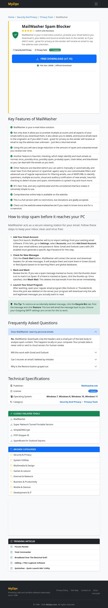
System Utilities (21, 460)
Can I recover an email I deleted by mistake (32, 359)
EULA (95, 590)
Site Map (74, 590)
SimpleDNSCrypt (22, 429)
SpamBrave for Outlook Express (29, 440)
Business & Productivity (25, 481)
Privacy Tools (46, 17)
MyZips (13, 4)
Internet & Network (23, 476)
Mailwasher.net (89, 385)
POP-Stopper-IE (21, 435)
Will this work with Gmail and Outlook (30, 352)
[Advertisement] (54, 91)
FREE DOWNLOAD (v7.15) (56, 58)
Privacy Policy (62, 590)
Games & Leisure (22, 471)
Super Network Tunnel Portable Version (33, 424)
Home (11, 17)
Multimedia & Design (24, 465)
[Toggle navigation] (96, 4)
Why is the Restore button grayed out (29, 366)
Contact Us (86, 590)
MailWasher (19, 419)
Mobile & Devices (22, 487)
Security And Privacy (27, 17)
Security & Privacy (22, 454)
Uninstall (96, 593)
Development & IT (22, 492)
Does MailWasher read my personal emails (32, 331)
